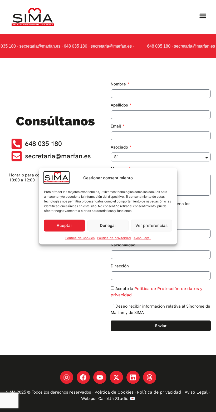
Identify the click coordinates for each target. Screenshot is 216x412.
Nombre (119, 84)
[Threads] (149, 377)
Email (116, 126)
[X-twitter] (116, 377)
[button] (202, 15)
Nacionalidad (123, 245)
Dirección (120, 266)
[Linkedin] (133, 377)
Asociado (120, 147)
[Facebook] (83, 377)
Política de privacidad (114, 238)
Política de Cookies (80, 238)
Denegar (108, 225)
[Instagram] (66, 377)
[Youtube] (99, 377)
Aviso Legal (142, 238)
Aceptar (64, 225)
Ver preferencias (151, 225)
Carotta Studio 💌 (116, 398)
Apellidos (120, 105)
